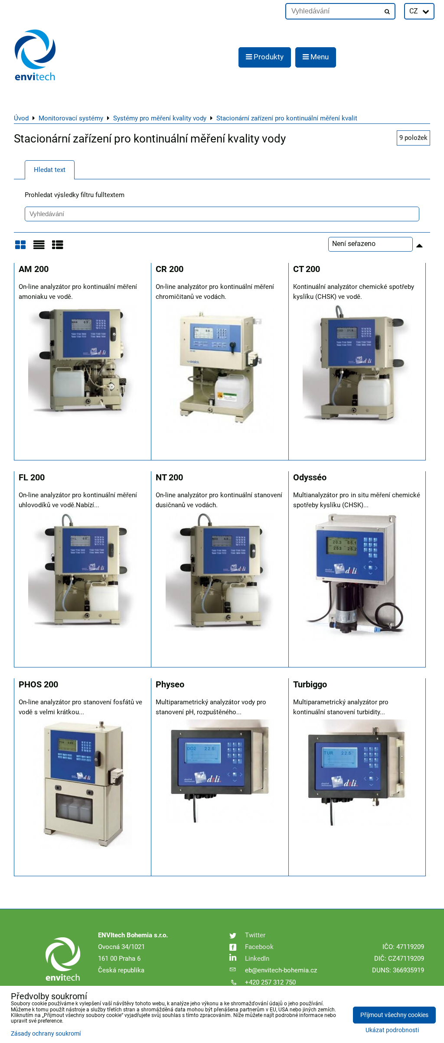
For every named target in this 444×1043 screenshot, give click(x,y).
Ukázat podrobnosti (392, 1030)
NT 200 (169, 478)
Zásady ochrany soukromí (46, 1033)
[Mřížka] (20, 248)
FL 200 (32, 478)
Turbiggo (310, 685)
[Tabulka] (57, 248)
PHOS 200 (38, 685)
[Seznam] (39, 248)
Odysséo (309, 478)
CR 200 (169, 269)
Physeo (170, 685)
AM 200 (34, 269)
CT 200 (306, 269)
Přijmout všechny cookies (394, 1015)
